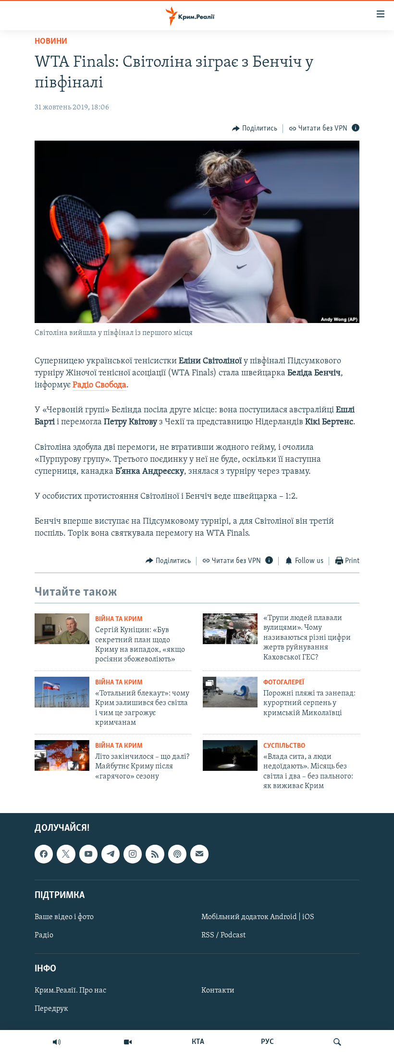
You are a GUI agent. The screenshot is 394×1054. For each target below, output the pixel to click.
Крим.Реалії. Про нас (70, 991)
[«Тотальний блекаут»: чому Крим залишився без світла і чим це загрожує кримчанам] (62, 692)
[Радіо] (56, 1042)
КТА (198, 1042)
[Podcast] (177, 854)
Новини (51, 41)
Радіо (44, 935)
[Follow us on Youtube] (88, 854)
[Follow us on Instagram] (132, 854)
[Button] (254, 128)
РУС (267, 1042)
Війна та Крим (119, 619)
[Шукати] (337, 1042)
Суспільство (284, 746)
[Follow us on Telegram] (110, 854)
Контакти (217, 991)
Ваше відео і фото (64, 917)
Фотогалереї (283, 682)
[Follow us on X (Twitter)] (66, 854)
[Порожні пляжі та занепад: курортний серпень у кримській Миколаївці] (230, 692)
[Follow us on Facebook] (44, 854)
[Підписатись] (199, 854)
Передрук (51, 1009)
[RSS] (155, 854)
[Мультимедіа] (127, 1042)
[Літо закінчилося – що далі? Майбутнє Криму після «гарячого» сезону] (62, 755)
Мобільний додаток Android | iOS (257, 917)
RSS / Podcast (223, 935)
